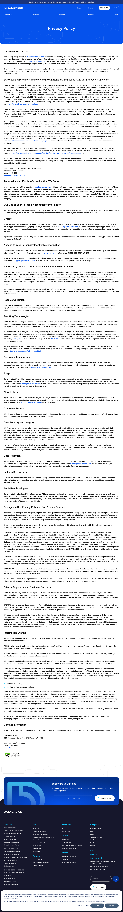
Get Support (65, 859)
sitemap (93, 874)
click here (54, 339)
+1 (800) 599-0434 (102, 866)
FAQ (91, 831)
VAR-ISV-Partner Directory (41, 862)
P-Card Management (10, 863)
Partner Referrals (38, 865)
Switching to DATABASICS (69, 856)
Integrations (65, 839)
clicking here (17, 339)
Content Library (66, 831)
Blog (63, 828)
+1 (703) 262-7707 (99, 869)
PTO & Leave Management (12, 833)
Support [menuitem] (79, 8)
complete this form (48, 253)
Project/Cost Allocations (11, 854)
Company (90, 14)
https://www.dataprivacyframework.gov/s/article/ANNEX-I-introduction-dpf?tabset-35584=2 (47, 153)
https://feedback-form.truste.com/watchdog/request (28, 141)
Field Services (37, 845)
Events (92, 843)
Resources (62, 14)
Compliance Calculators (69, 848)
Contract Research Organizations (43, 837)
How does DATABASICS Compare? (72, 845)
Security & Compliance (69, 862)
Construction (37, 840)
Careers (92, 845)
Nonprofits (36, 828)
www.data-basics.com (35, 57)
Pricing (116, 14)
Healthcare (36, 851)
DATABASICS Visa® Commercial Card (15, 857)
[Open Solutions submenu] (38, 14)
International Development (41, 843)
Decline (111, 905)
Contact (93, 854)
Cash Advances (9, 866)
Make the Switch (88, 2)
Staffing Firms (37, 848)
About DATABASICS (96, 828)
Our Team (93, 840)
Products (8, 14)
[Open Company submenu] (93, 14)
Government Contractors (40, 834)
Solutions (35, 14)
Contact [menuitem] (90, 8)
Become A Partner (38, 860)
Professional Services (39, 831)
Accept (97, 905)
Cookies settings (83, 905)
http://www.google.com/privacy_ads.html (25, 351)
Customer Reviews (96, 837)
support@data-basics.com (14, 175)
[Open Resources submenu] (66, 14)
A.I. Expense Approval (10, 860)
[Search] (115, 879)
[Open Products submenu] (11, 14)
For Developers (66, 842)
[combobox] (101, 879)
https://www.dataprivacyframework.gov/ (23, 104)
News (92, 834)
